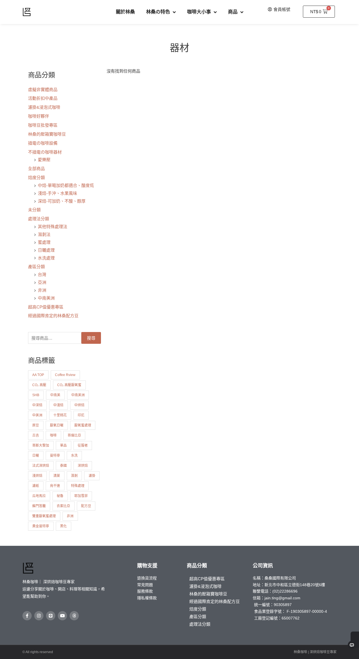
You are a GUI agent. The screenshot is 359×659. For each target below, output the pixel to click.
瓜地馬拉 (39, 496)
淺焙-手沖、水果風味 (57, 193)
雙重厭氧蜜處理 (44, 516)
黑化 (63, 526)
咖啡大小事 (199, 12)
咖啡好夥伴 (38, 116)
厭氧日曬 (56, 425)
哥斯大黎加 (40, 445)
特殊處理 (77, 486)
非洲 (42, 290)
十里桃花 (60, 415)
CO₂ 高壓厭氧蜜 (69, 385)
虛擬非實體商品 (42, 89)
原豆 (35, 425)
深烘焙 (83, 466)
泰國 (63, 466)
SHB (35, 395)
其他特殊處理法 (52, 226)
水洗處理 (46, 258)
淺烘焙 (37, 476)
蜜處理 (44, 242)
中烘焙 (79, 405)
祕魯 (60, 496)
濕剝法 (44, 234)
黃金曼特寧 (40, 526)
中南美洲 (46, 298)
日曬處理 (46, 250)
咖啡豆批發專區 (42, 125)
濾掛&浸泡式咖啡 (44, 107)
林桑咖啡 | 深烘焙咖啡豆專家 (315, 652)
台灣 (42, 274)
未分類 (34, 209)
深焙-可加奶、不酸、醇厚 (62, 201)
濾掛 (92, 476)
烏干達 (55, 486)
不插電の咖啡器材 (45, 152)
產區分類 (36, 266)
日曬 (35, 456)
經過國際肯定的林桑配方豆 (53, 315)
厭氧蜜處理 (82, 425)
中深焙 (37, 405)
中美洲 (37, 415)
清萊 (56, 476)
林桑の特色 (158, 12)
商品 (233, 12)
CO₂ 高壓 (39, 385)
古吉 (35, 435)
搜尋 (91, 338)
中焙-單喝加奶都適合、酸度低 (66, 185)
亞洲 (42, 282)
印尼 (81, 415)
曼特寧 (55, 456)
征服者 (83, 445)
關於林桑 (125, 12)
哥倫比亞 (74, 435)
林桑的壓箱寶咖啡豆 (47, 134)
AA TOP (38, 375)
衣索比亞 (63, 506)
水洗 (74, 456)
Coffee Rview (65, 375)
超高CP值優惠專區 (45, 307)
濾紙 (35, 486)
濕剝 (74, 476)
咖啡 (53, 435)
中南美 (55, 395)
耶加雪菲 (81, 496)
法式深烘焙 (40, 466)
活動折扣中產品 (42, 98)
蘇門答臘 (39, 506)
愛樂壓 (44, 159)
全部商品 (36, 168)
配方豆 (86, 506)
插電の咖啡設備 (42, 143)
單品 (63, 445)
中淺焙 (58, 405)
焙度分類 (36, 177)
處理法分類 (38, 218)
